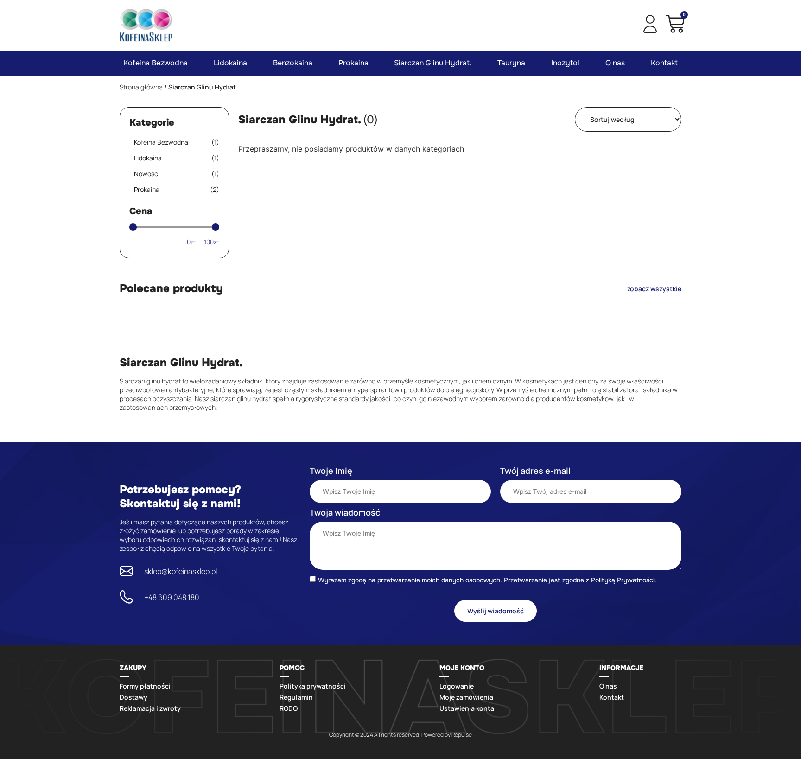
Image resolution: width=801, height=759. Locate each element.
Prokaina (353, 63)
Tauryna (511, 63)
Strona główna (141, 87)
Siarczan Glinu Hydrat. (432, 63)
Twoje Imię (331, 470)
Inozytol (565, 63)
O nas (615, 63)
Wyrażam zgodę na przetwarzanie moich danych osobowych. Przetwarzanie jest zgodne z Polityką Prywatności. (487, 579)
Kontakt (664, 63)
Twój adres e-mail (535, 470)
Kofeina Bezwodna (155, 63)
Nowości (176, 173)
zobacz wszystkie (654, 288)
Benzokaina (292, 63)
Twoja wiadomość (345, 512)
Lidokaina (230, 63)
